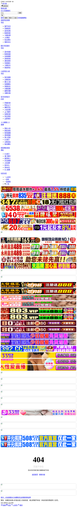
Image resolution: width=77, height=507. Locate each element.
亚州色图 (8, 52)
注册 (5, 8)
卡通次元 (8, 65)
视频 (6, 18)
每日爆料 (8, 144)
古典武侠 (8, 79)
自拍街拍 (8, 58)
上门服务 (8, 112)
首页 (2, 18)
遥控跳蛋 (8, 135)
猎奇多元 (8, 42)
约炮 (19, 18)
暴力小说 (8, 82)
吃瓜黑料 (8, 40)
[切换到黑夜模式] (2, 15)
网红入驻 (8, 128)
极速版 (8, 181)
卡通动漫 (8, 35)
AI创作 (8, 177)
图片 (10, 18)
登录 (2, 8)
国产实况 (8, 26)
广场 (7, 184)
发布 (7, 179)
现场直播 (8, 133)
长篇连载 (8, 88)
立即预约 (8, 118)
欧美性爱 (8, 33)
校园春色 (8, 84)
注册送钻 (8, 142)
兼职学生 (8, 107)
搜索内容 (42, 474)
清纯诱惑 (8, 61)
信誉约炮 (8, 114)
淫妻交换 (8, 93)
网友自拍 (8, 130)
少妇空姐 (8, 109)
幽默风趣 (8, 91)
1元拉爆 (7, 163)
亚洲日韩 (8, 31)
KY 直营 (7, 169)
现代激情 (8, 77)
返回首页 (35, 474)
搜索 (20, 13)
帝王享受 (8, 116)
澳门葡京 (8, 156)
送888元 (7, 167)
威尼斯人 (8, 158)
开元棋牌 (8, 160)
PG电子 (7, 139)
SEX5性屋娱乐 (5, 10)
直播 (22, 18)
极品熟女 (8, 67)
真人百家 (8, 137)
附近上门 (8, 105)
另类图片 (8, 63)
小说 (15, 18)
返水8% (7, 165)
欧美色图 (8, 54)
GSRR (9, 503)
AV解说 (7, 37)
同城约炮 (8, 103)
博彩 (25, 18)
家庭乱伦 (8, 86)
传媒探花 (8, 28)
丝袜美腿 (8, 56)
